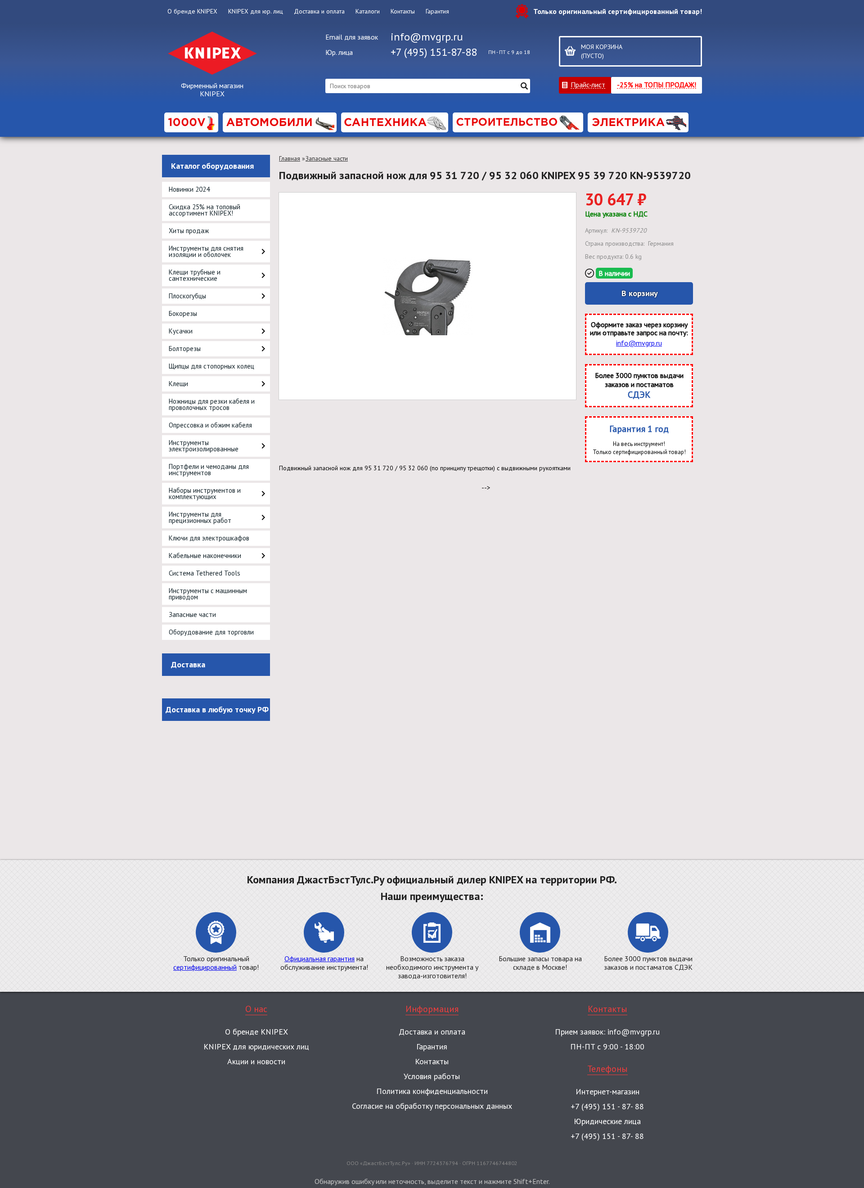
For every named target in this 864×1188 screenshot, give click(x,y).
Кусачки (181, 331)
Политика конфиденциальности (432, 1091)
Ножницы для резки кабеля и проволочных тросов (212, 404)
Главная (289, 158)
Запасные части (192, 614)
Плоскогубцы (187, 296)
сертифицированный (205, 967)
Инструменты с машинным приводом (208, 593)
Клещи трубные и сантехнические (194, 275)
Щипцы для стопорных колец (211, 366)
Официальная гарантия (319, 958)
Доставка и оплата (319, 11)
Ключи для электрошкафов (209, 538)
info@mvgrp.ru (427, 37)
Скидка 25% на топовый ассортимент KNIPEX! (204, 209)
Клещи (178, 383)
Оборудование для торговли (211, 632)
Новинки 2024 (189, 189)
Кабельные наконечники (205, 555)
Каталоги (368, 11)
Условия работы (432, 1076)
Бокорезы (183, 313)
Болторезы (185, 348)
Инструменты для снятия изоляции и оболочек (206, 251)
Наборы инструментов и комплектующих (205, 493)
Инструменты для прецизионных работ (200, 517)
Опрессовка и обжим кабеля (210, 425)
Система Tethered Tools (204, 573)
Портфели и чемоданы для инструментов (209, 469)
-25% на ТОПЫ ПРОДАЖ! (656, 84)
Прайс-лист (588, 84)
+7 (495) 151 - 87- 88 (607, 1106)
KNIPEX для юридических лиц (256, 1046)
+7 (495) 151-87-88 (434, 52)
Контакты (403, 11)
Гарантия (437, 11)
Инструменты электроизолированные (203, 445)
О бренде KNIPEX (192, 11)
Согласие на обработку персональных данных (432, 1106)
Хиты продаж (189, 230)
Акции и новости (256, 1061)
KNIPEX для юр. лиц (255, 11)
